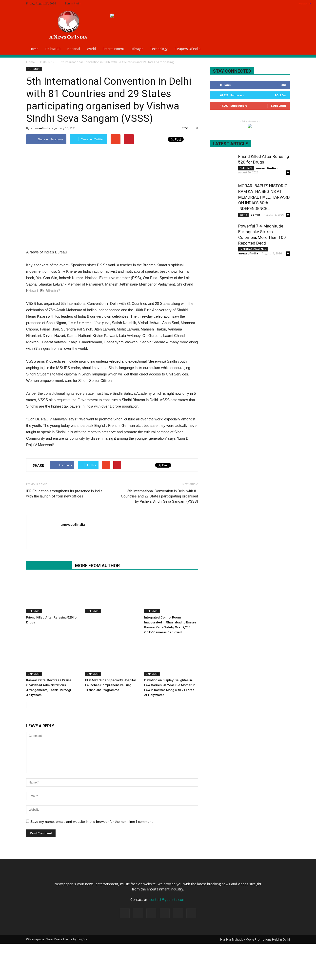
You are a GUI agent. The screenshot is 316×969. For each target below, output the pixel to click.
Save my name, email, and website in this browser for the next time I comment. (92, 822)
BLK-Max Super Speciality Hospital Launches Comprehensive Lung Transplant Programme (110, 685)
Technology (159, 48)
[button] (284, 49)
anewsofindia (41, 128)
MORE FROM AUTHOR (97, 565)
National (73, 48)
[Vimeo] (278, 3)
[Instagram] (261, 3)
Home (34, 48)
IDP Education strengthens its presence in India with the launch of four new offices (64, 493)
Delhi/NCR (52, 48)
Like (283, 85)
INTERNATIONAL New (253, 249)
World (91, 48)
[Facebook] (253, 3)
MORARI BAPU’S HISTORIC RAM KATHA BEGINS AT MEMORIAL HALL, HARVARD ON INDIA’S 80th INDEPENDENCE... (264, 197)
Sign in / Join (72, 3)
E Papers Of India (187, 48)
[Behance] (245, 3)
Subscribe (278, 105)
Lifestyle (137, 48)
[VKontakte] (286, 3)
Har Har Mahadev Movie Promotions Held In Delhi (255, 939)
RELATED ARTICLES (49, 565)
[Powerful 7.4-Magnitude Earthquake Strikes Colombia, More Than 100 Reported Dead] (222, 235)
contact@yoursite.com (167, 899)
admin (255, 214)
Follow (280, 95)
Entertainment (113, 48)
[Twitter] (270, 3)
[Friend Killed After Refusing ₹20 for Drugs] (53, 594)
